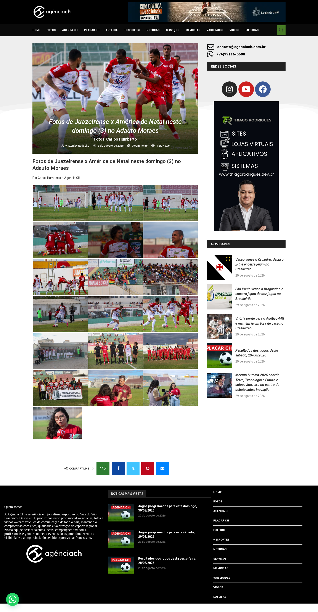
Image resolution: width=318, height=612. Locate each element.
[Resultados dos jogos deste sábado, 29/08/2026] (219, 355)
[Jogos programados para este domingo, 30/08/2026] (121, 512)
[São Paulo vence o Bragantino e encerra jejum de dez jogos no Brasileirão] (219, 296)
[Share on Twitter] (133, 468)
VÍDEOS (234, 30)
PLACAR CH (92, 30)
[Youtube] (246, 89)
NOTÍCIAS (152, 30)
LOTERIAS (252, 30)
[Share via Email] (162, 468)
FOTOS (51, 30)
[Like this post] (104, 468)
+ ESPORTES (132, 30)
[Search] (281, 30)
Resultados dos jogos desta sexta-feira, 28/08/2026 (167, 561)
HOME (36, 30)
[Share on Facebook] (118, 468)
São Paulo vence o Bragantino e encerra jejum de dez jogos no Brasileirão (259, 294)
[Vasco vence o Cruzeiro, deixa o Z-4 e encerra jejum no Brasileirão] (219, 267)
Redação (84, 145)
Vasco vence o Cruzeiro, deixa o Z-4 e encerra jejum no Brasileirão (259, 264)
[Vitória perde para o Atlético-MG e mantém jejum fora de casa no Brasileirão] (219, 326)
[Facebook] (263, 89)
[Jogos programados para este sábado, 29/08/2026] (121, 539)
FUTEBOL (112, 30)
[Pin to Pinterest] (147, 468)
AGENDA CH (70, 30)
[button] (12, 599)
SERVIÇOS (172, 30)
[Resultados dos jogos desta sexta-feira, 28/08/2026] (121, 565)
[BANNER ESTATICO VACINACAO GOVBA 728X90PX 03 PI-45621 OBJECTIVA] (207, 12)
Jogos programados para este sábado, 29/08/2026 (166, 534)
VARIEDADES (215, 30)
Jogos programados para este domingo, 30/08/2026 (167, 508)
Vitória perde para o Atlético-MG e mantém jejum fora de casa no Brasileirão (259, 323)
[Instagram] (229, 89)
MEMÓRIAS (193, 30)
